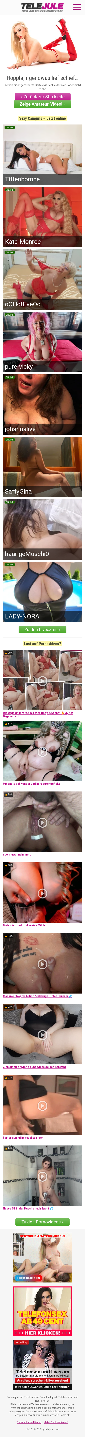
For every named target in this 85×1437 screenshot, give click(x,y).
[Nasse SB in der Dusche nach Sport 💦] (42, 1175)
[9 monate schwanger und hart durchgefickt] (42, 751)
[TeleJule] (42, 7)
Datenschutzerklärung (29, 1422)
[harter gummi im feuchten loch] (42, 1105)
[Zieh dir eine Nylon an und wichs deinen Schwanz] (42, 1034)
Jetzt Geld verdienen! (56, 1422)
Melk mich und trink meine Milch (24, 925)
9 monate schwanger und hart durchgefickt (31, 783)
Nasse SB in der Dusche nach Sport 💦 (28, 1208)
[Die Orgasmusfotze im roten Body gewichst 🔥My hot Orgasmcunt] (42, 680)
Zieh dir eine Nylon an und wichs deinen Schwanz (34, 1067)
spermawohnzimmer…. (17, 854)
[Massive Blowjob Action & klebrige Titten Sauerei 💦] (42, 963)
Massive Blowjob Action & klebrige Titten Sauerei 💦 (37, 996)
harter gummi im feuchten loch (23, 1137)
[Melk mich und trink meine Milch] (42, 892)
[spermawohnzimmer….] (42, 821)
